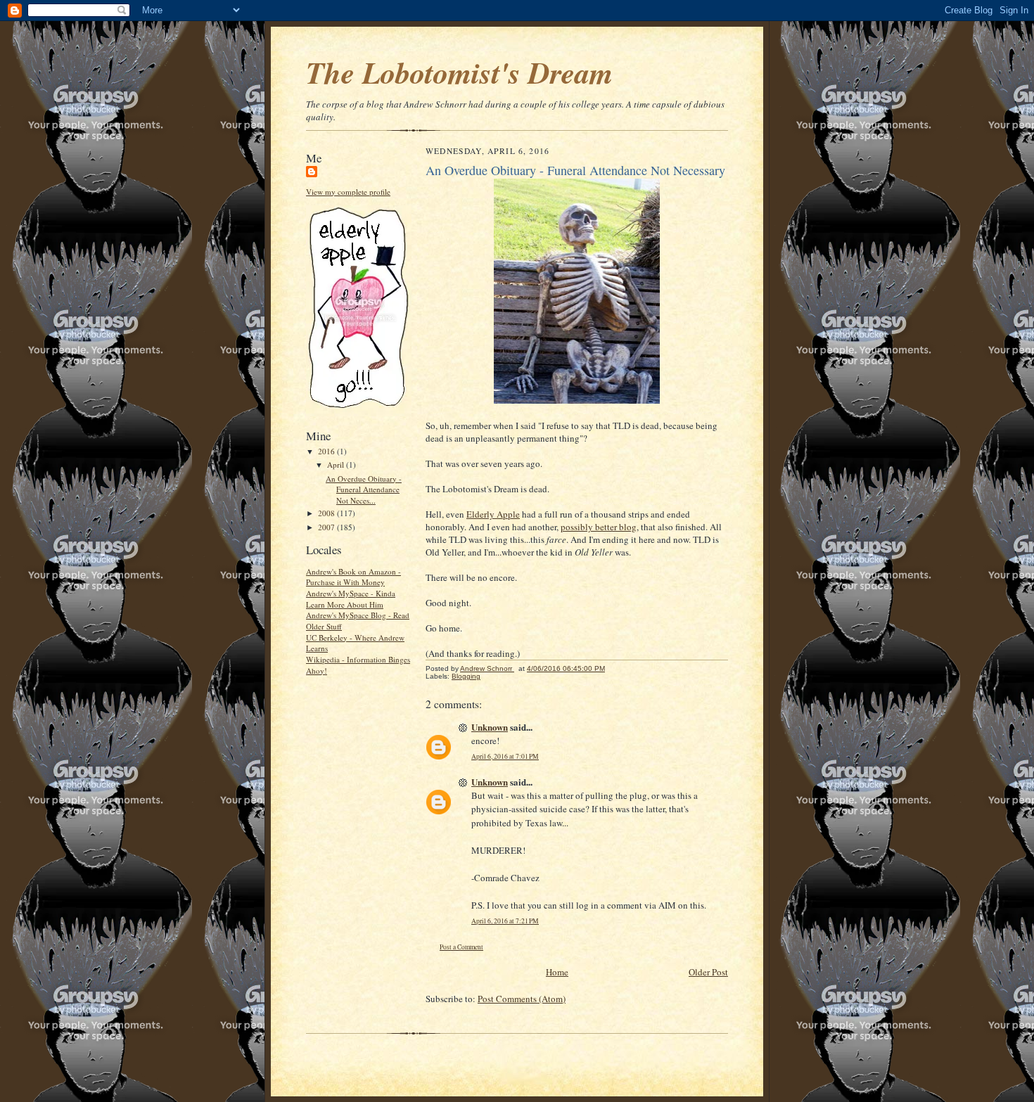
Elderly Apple (493, 514)
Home (557, 972)
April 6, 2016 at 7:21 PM (505, 920)
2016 (327, 451)
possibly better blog (599, 526)
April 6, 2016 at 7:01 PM (505, 756)
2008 (327, 513)
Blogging (466, 676)
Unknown (489, 726)
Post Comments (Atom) (522, 998)
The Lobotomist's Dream (459, 72)
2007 (327, 527)
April (336, 464)
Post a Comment (461, 947)
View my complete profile (348, 191)
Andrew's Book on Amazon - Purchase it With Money (353, 577)
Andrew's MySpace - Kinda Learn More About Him (350, 599)
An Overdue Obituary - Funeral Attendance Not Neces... (364, 489)
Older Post (708, 972)
